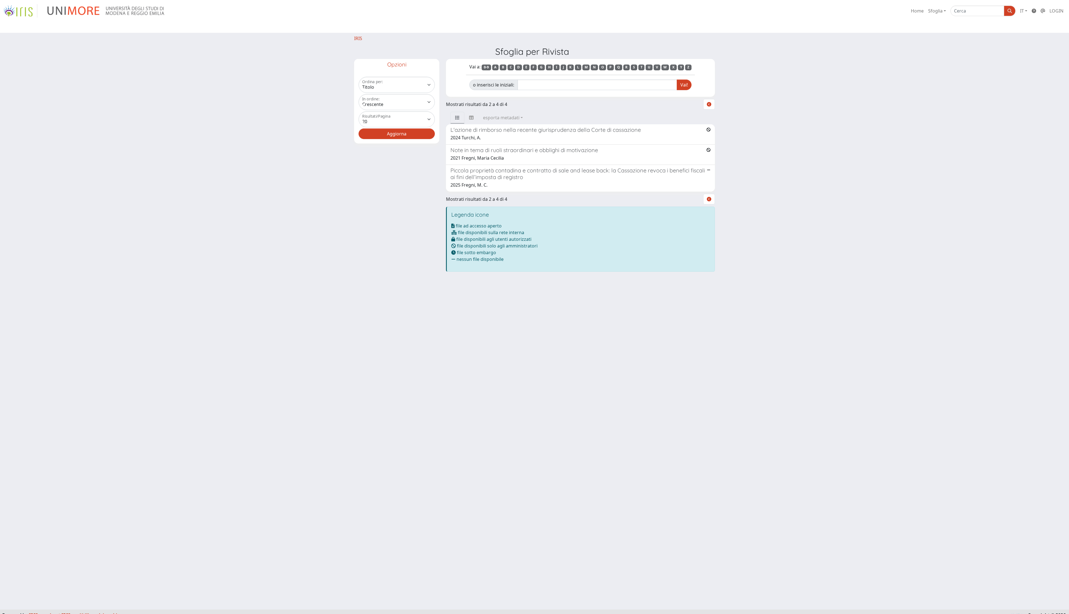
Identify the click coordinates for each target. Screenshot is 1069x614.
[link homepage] (20, 11)
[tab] (457, 117)
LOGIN (1056, 11)
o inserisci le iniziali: (493, 85)
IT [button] (1022, 11)
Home (917, 11)
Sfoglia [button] (935, 11)
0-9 (486, 67)
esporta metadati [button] (501, 118)
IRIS (358, 38)
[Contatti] (1042, 10)
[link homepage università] (106, 11)
